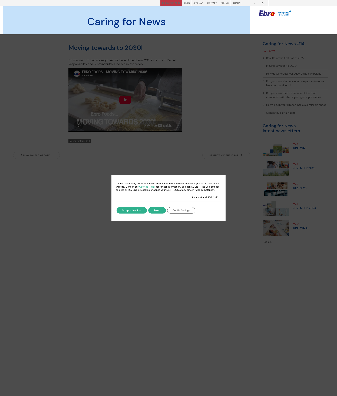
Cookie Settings (181, 210)
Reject (157, 210)
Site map (198, 3)
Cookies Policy (147, 186)
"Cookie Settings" (204, 189)
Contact (212, 3)
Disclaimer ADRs (171, 3)
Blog (187, 3)
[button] (244, 3)
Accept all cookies (132, 210)
